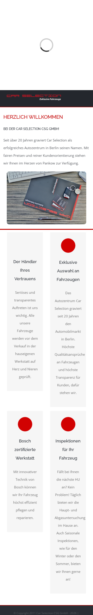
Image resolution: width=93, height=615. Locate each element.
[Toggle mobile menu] (84, 97)
